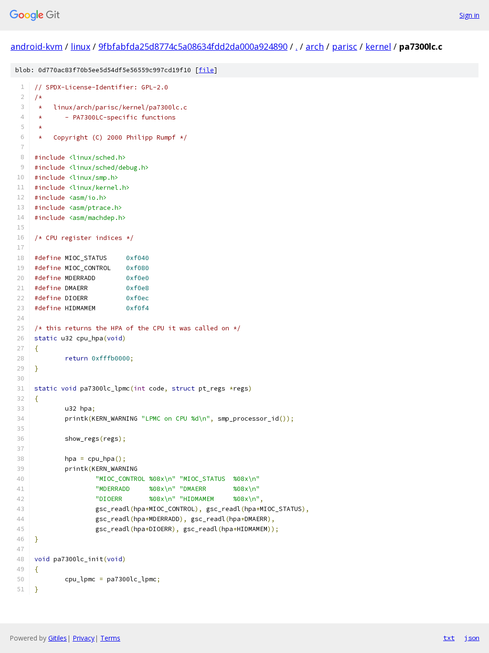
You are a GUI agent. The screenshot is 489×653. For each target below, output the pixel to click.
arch (315, 46)
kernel (378, 46)
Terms (110, 637)
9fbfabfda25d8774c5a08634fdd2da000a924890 (192, 46)
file (206, 70)
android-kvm (37, 46)
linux (80, 46)
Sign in (469, 15)
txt (449, 637)
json (471, 637)
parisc (344, 46)
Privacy (84, 637)
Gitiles (57, 637)
